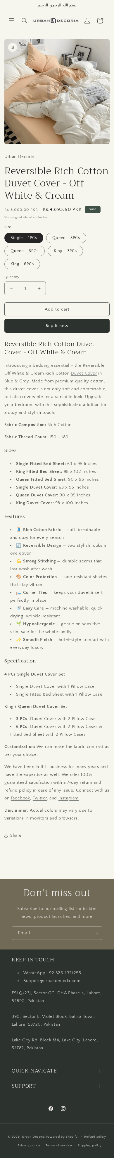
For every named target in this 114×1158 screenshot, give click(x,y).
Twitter (40, 798)
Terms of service (59, 1145)
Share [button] (15, 835)
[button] (11, 20)
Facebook (20, 798)
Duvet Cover (84, 373)
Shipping (10, 217)
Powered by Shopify (62, 1136)
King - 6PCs (22, 264)
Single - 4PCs (24, 238)
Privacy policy (29, 1145)
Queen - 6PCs (25, 251)
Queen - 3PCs (66, 238)
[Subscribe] (95, 933)
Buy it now (57, 325)
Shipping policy (89, 1145)
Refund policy (95, 1137)
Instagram (68, 798)
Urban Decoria (33, 1136)
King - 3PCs (65, 251)
